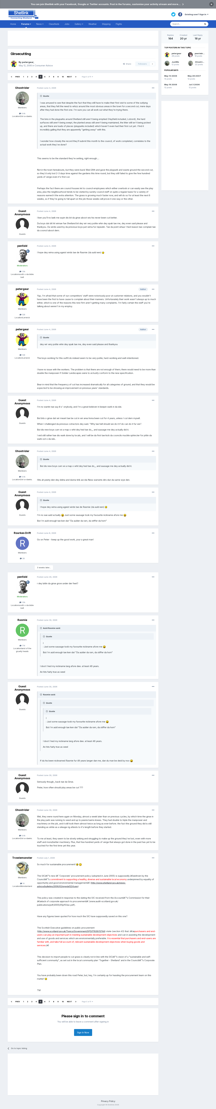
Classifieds (54, 24)
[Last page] (76, 77)
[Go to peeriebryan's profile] (190, 54)
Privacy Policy (108, 1101)
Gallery (78, 24)
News (39, 24)
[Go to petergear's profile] (14, 64)
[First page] (11, 77)
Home (13, 24)
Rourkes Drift (22, 532)
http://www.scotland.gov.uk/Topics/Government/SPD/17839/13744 (71, 931)
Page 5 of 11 (87, 77)
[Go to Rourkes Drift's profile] (22, 543)
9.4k (23, 113)
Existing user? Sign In (196, 14)
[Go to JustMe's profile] (167, 63)
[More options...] (153, 88)
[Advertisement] (83, 38)
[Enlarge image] (103, 252)
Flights (119, 24)
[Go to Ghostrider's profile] (22, 98)
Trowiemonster (22, 857)
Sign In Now (83, 1032)
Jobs (67, 24)
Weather (92, 24)
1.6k (23, 271)
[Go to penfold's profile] (22, 256)
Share (128, 64)
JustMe (175, 62)
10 (63, 77)
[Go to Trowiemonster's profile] (22, 868)
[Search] (205, 24)
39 (23, 558)
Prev (17, 77)
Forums (25, 24)
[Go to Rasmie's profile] (22, 630)
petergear (28, 62)
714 (23, 645)
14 (23, 883)
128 (23, 314)
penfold (22, 245)
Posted (46, 88)
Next (69, 77)
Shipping (106, 24)
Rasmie (22, 619)
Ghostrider (22, 87)
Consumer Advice (44, 65)
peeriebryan (201, 53)
